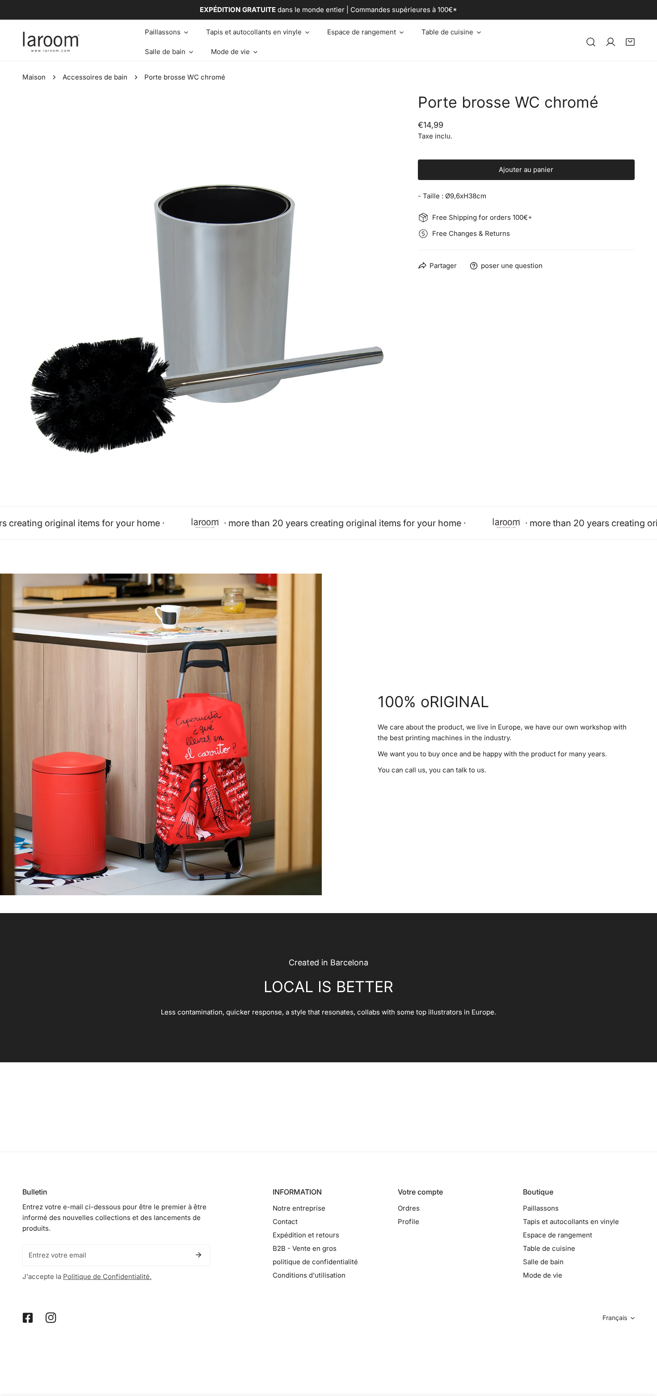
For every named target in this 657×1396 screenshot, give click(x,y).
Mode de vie (542, 1275)
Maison (34, 77)
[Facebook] (27, 1317)
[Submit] (198, 1255)
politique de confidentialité (315, 1262)
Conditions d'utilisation (309, 1275)
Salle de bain (543, 1262)
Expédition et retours (306, 1235)
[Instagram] (51, 1317)
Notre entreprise (299, 1208)
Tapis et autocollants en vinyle (571, 1221)
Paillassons (541, 1208)
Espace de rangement (557, 1235)
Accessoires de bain (95, 77)
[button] (166, 32)
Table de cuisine (549, 1248)
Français (614, 1317)
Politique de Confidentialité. (107, 1276)
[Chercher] (591, 42)
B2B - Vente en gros (305, 1248)
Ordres (409, 1208)
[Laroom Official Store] (51, 42)
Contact (285, 1221)
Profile (408, 1221)
